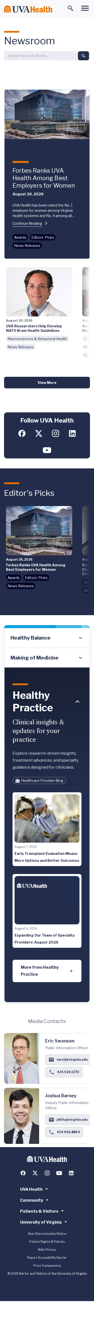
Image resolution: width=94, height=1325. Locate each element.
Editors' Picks (42, 237)
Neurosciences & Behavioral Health (37, 339)
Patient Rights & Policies (47, 1242)
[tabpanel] (47, 835)
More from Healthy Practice (40, 971)
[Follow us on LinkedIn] (72, 433)
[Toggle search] (70, 8)
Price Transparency (47, 1265)
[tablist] (47, 647)
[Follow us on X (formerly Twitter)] (38, 433)
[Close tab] (77, 702)
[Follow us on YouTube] (47, 450)
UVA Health (31, 1189)
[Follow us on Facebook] (22, 433)
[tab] (47, 638)
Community (31, 1200)
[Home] (28, 9)
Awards (20, 237)
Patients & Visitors (39, 1211)
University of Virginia (41, 1222)
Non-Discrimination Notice (47, 1234)
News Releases (27, 245)
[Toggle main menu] (85, 8)
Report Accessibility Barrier (47, 1257)
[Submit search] (83, 55)
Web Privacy (47, 1249)
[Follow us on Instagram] (55, 433)
